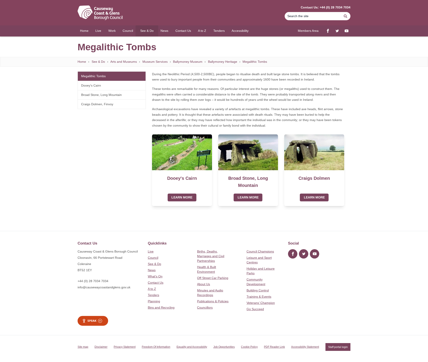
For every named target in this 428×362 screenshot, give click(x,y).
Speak (91, 321)
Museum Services (155, 61)
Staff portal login (338, 346)
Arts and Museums (123, 61)
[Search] (345, 16)
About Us (203, 284)
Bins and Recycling (161, 307)
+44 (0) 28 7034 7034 (93, 281)
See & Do (98, 61)
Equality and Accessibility (192, 346)
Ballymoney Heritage (222, 61)
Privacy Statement (125, 346)
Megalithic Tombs (255, 61)
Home (82, 61)
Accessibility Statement (305, 346)
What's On (155, 276)
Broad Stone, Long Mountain (101, 95)
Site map (83, 346)
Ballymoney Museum (187, 61)
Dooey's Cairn (91, 85)
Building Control (258, 290)
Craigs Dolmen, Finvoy (97, 104)
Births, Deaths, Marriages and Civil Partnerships (210, 256)
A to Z (152, 289)
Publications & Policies (212, 301)
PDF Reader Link (274, 346)
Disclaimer (101, 346)
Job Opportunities (224, 346)
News (152, 270)
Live (151, 251)
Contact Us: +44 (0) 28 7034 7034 (325, 7)
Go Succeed (255, 309)
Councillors (205, 307)
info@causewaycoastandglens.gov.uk (104, 287)
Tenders (153, 295)
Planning (154, 301)
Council (153, 257)
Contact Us (155, 282)
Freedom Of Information (156, 346)
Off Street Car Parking (212, 278)
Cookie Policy (249, 346)
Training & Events (259, 296)
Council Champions (260, 251)
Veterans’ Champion (261, 303)
